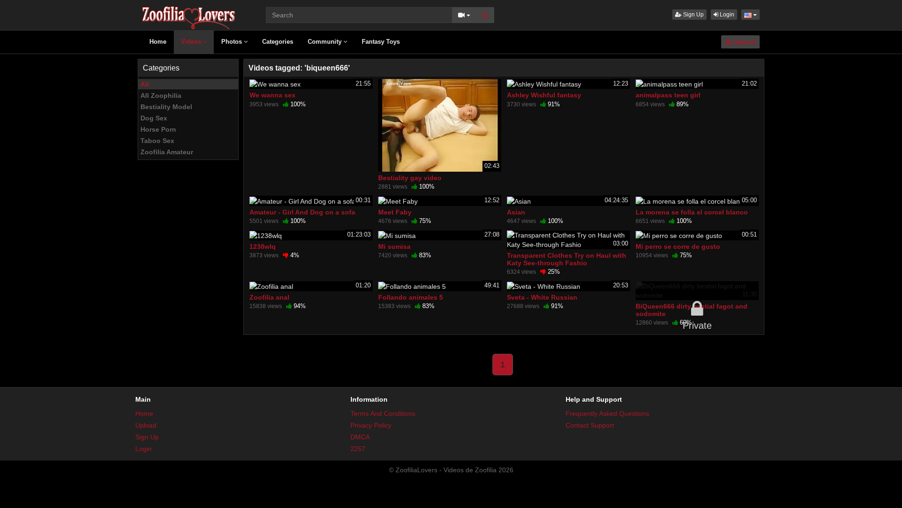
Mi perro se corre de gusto (678, 246)
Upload (743, 42)
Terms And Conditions (382, 413)
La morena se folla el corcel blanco (692, 212)
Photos (232, 41)
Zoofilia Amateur (166, 152)
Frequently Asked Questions (607, 413)
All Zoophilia (160, 95)
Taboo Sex (157, 140)
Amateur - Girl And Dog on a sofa (302, 212)
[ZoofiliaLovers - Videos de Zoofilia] (189, 14)
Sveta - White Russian (542, 297)
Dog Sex (153, 118)
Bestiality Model (166, 107)
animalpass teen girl (668, 95)
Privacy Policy (370, 425)
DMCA (360, 437)
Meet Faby (395, 212)
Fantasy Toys (381, 41)
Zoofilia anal (269, 297)
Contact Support (590, 425)
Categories (277, 41)
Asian (516, 212)
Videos (192, 41)
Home (157, 41)
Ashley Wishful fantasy (544, 95)
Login (726, 14)
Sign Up (693, 14)
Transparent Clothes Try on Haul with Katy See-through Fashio (566, 259)
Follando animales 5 (410, 297)
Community (325, 41)
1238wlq (262, 246)
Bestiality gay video (410, 178)
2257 (357, 448)
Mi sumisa (394, 246)
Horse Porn (158, 129)
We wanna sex (272, 95)
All (144, 84)
